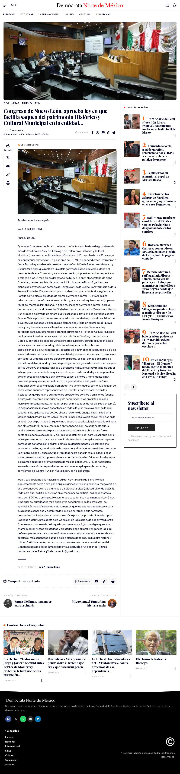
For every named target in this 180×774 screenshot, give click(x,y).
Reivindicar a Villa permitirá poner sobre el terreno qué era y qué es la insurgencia (67, 663)
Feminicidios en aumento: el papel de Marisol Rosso (155, 176)
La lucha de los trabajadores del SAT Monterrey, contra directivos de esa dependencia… (111, 665)
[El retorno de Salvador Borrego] (156, 642)
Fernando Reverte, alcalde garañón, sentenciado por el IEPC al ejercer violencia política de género (158, 153)
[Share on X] (97, 132)
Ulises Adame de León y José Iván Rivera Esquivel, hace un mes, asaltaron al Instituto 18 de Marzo (159, 125)
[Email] (103, 132)
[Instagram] (30, 719)
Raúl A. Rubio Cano (49, 567)
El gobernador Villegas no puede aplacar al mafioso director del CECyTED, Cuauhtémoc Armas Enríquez (159, 312)
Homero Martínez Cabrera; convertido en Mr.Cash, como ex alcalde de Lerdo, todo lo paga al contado (158, 251)
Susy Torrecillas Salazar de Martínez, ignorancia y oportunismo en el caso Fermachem (159, 199)
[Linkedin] (38, 719)
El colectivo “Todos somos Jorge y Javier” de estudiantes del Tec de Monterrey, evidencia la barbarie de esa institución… (24, 667)
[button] (6, 5)
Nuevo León (31, 103)
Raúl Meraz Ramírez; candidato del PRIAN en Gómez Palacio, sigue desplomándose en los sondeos (158, 224)
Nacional (70, 651)
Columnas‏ (12, 103)
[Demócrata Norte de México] (90, 5)
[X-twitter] (16, 719)
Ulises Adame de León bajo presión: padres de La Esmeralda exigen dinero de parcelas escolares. (159, 339)
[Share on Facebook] (92, 132)
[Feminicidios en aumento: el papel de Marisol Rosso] (132, 176)
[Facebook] (8, 719)
